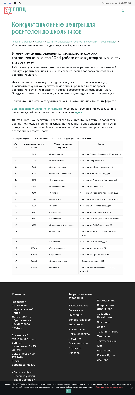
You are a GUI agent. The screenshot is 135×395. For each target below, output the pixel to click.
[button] (129, 10)
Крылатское (77, 329)
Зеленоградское (80, 319)
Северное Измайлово (104, 315)
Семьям (39, 41)
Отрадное (75, 348)
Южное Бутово (106, 355)
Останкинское (78, 343)
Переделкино (106, 300)
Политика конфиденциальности (109, 387)
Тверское (103, 336)
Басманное (76, 310)
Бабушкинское (78, 305)
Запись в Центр (24, 372)
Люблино (75, 338)
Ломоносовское (79, 333)
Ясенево (102, 359)
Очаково (74, 352)
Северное (103, 322)
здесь (78, 112)
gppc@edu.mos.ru (23, 364)
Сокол (101, 326)
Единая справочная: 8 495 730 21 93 (116, 3)
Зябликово (76, 324)
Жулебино (75, 314)
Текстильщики (107, 340)
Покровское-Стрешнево (105, 307)
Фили (100, 345)
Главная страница (22, 41)
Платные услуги (24, 376)
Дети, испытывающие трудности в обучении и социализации (82, 41)
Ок (68, 391)
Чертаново (104, 350)
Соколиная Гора (107, 331)
